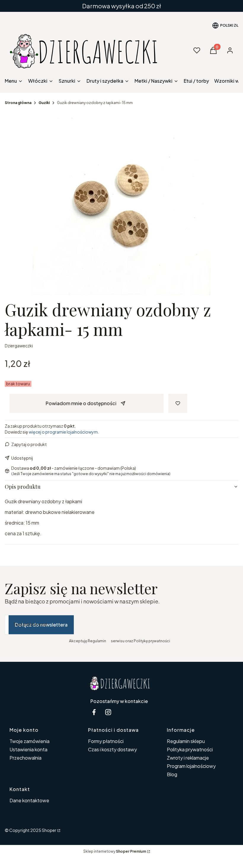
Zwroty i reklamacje (188, 758)
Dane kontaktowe (29, 800)
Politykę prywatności (152, 641)
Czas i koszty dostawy (112, 749)
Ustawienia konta (28, 749)
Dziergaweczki (19, 345)
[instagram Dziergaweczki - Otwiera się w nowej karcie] (108, 712)
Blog (172, 774)
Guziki (44, 102)
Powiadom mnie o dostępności (81, 403)
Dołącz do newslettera (41, 624)
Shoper (49, 830)
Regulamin (97, 641)
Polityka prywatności (190, 749)
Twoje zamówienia (29, 741)
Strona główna (18, 102)
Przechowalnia (25, 758)
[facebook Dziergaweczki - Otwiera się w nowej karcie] (93, 712)
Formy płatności (106, 741)
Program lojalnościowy (191, 766)
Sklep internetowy (114, 851)
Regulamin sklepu (186, 741)
